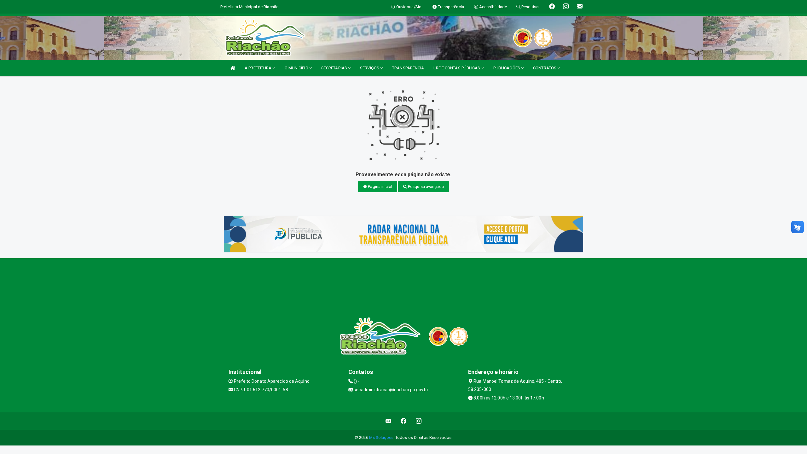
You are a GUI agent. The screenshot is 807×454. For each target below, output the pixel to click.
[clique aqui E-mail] (388, 421)
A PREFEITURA (258, 68)
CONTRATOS (545, 68)
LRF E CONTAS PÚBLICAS (457, 68)
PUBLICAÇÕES (507, 68)
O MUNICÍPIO (297, 68)
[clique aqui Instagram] (418, 421)
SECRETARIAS (334, 68)
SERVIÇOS (370, 68)
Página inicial (379, 186)
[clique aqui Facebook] (403, 421)
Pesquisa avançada (425, 186)
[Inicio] (232, 68)
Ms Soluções (381, 437)
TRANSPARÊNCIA (408, 68)
